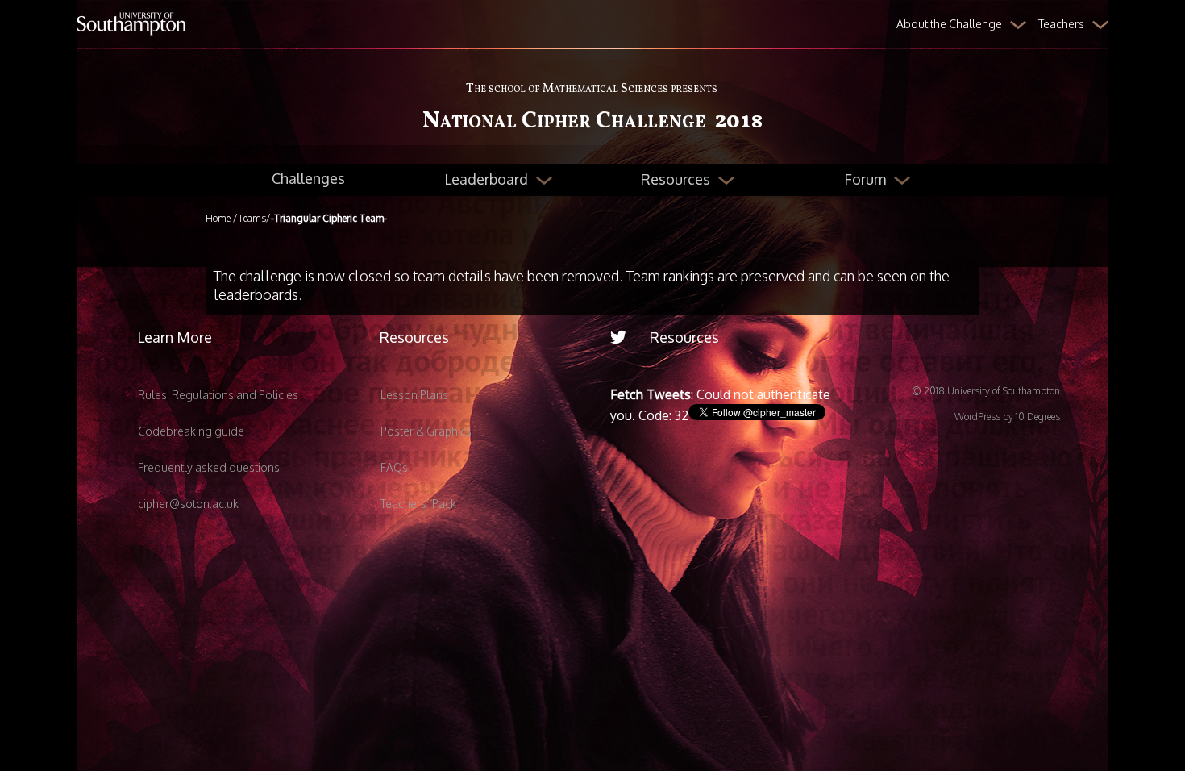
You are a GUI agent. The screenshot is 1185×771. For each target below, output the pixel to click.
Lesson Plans (414, 395)
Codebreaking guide (191, 431)
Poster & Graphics (426, 431)
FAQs (394, 467)
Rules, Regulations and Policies (218, 395)
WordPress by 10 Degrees (1007, 417)
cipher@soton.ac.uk (188, 504)
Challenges (308, 178)
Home (218, 218)
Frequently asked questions (209, 467)
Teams (252, 218)
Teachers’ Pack (418, 504)
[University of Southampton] (131, 24)
